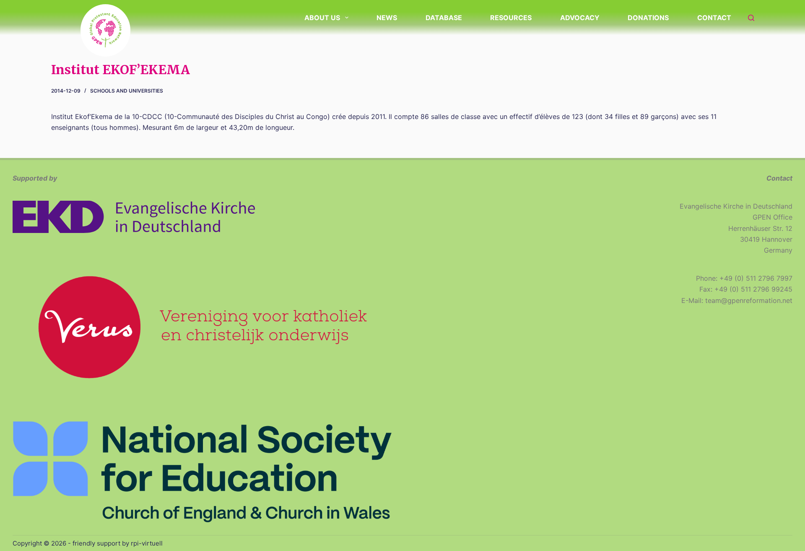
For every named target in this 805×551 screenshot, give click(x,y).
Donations (648, 17)
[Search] (751, 18)
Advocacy (580, 17)
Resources (511, 17)
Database (444, 17)
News (387, 17)
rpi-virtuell (147, 543)
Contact (714, 17)
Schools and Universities (126, 91)
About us (322, 17)
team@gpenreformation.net (748, 300)
